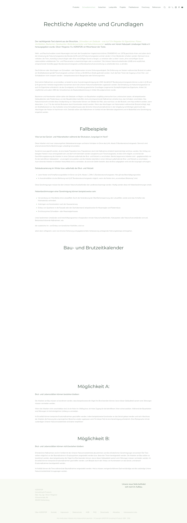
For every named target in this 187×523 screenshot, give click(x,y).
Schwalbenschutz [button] (88, 7)
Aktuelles (116, 512)
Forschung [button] (145, 7)
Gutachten (102, 7)
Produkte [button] (76, 7)
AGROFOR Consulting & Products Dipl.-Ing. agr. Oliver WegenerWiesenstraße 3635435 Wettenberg (46, 495)
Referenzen (156, 7)
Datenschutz (77, 512)
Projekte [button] (123, 7)
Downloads (104, 512)
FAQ (94, 512)
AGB (87, 512)
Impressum (65, 512)
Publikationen (134, 7)
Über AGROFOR (41, 512)
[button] (165, 7)
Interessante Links (130, 512)
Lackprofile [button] (113, 7)
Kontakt (54, 512)
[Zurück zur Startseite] (11, 7)
